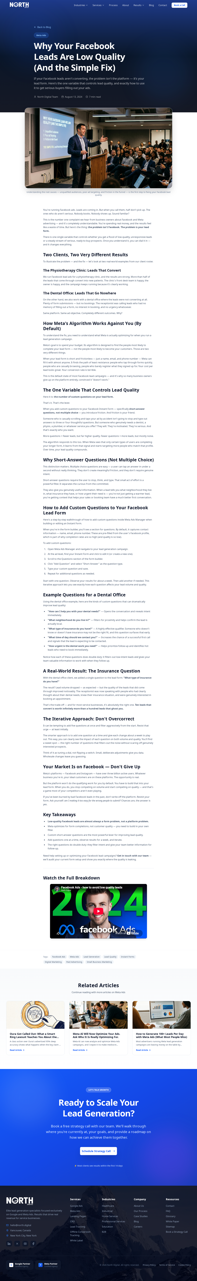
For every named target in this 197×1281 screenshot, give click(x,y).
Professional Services (113, 1221)
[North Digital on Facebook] (33, 1244)
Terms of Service (167, 1265)
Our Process (140, 1211)
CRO (72, 1221)
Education (107, 1226)
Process (113, 5)
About (125, 5)
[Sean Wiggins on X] (17, 1244)
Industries (79, 5)
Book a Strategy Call (177, 1231)
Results (137, 5)
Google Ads (76, 1205)
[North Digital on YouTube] (25, 1244)
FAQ (168, 1211)
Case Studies (141, 1216)
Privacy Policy (149, 1265)
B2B (104, 1231)
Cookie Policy (184, 1265)
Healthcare (108, 1205)
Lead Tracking (77, 1226)
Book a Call (179, 5)
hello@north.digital (20, 1225)
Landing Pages (78, 1216)
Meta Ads (75, 1211)
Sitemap (170, 1226)
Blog (151, 5)
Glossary (170, 1216)
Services (97, 5)
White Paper (172, 1221)
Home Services (110, 1216)
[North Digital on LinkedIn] (9, 1244)
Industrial (107, 1211)
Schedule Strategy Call (96, 1151)
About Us (139, 1205)
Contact (162, 5)
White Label (76, 1240)
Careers (138, 1226)
